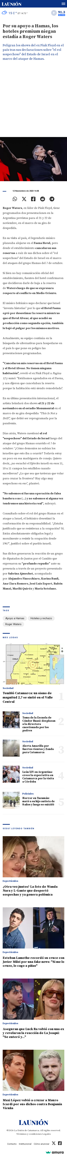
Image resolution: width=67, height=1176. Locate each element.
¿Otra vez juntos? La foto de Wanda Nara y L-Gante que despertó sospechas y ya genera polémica (30, 891)
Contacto (12, 1144)
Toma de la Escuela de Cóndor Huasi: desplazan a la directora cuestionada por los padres (38, 724)
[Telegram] (51, 199)
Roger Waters (13, 624)
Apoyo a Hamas (14, 618)
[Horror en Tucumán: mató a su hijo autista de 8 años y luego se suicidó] (11, 800)
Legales (46, 1134)
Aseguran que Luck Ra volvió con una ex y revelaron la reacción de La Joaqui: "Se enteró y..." (33, 1033)
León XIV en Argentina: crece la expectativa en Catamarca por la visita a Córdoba (38, 776)
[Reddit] (42, 199)
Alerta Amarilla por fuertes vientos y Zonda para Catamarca (38, 749)
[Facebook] (33, 199)
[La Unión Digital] (11, 4)
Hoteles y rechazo (41, 618)
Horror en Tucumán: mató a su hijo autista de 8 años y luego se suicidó (38, 801)
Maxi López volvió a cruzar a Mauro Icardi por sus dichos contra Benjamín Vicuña (32, 1104)
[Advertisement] (33, 101)
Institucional (25, 1144)
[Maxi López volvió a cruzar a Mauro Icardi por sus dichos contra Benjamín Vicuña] (33, 1070)
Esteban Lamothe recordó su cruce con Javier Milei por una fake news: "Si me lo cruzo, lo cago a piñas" (33, 962)
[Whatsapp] (15, 199)
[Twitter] (24, 199)
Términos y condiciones (29, 1134)
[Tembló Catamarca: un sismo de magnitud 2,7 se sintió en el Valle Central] (33, 663)
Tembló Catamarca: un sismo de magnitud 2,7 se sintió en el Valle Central (28, 697)
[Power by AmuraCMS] (55, 1152)
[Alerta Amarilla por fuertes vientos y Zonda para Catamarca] (11, 748)
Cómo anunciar (41, 1144)
